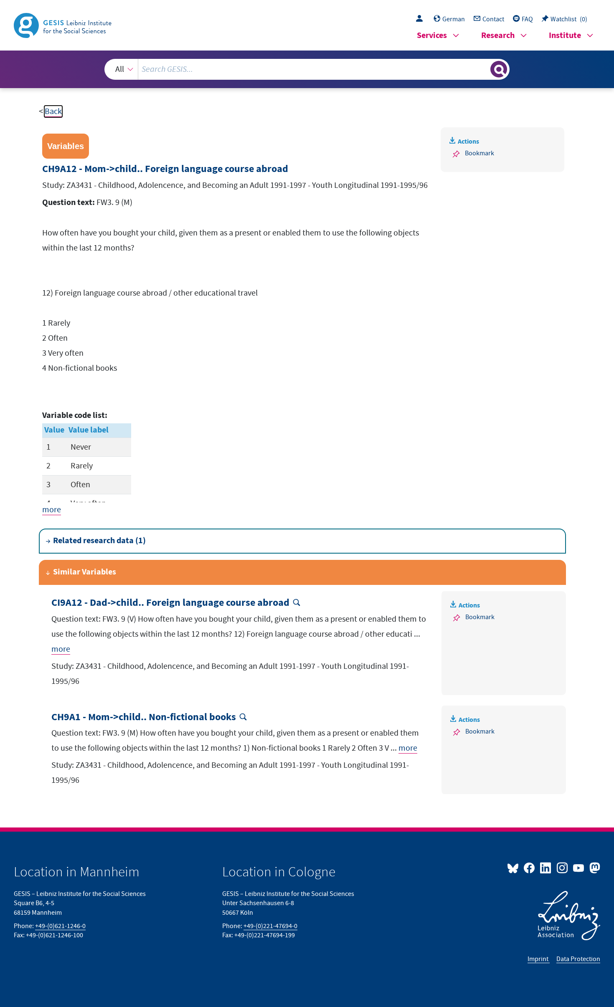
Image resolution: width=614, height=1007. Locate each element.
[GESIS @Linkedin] (546, 867)
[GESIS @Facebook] (530, 867)
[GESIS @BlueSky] (514, 867)
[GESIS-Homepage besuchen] (63, 24)
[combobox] (307, 69)
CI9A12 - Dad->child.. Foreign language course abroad (170, 603)
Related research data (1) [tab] (99, 541)
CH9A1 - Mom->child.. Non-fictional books (143, 717)
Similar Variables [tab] (84, 572)
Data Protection (578, 959)
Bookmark (479, 153)
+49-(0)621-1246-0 (60, 926)
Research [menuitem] (498, 35)
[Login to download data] (421, 19)
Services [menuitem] (432, 35)
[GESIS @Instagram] (562, 867)
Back (53, 111)
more (51, 509)
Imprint (539, 959)
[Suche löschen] (483, 68)
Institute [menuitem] (565, 35)
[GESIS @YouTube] (579, 867)
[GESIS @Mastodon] (593, 867)
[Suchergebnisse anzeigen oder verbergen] (499, 69)
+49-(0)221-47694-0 (270, 926)
